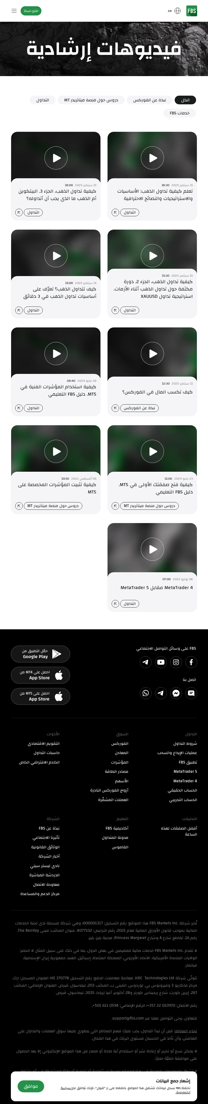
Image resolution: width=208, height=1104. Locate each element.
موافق (31, 1086)
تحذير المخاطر (186, 1031)
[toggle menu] (14, 11)
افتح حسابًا (31, 11)
